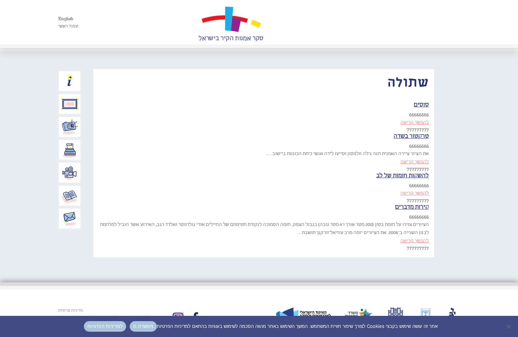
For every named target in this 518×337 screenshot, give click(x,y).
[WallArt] (230, 22)
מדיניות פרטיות (70, 310)
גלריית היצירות (69, 104)
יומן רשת (69, 150)
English (65, 19)
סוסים (421, 105)
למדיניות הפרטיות (105, 326)
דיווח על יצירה (69, 127)
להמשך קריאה (414, 122)
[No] (509, 326)
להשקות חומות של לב (402, 175)
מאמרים (69, 196)
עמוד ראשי (68, 26)
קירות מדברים (412, 207)
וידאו (69, 173)
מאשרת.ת (143, 326)
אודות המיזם (69, 81)
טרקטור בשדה (411, 136)
